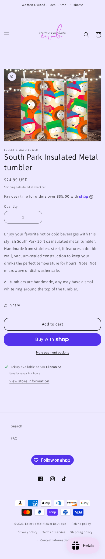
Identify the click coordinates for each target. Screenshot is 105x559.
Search (17, 426)
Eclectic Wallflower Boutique (45, 524)
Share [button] (15, 305)
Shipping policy (81, 532)
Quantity (11, 206)
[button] (7, 35)
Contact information (54, 540)
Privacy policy (27, 532)
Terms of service (54, 532)
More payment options (52, 352)
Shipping (9, 187)
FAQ (14, 438)
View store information (29, 381)
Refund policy (81, 524)
